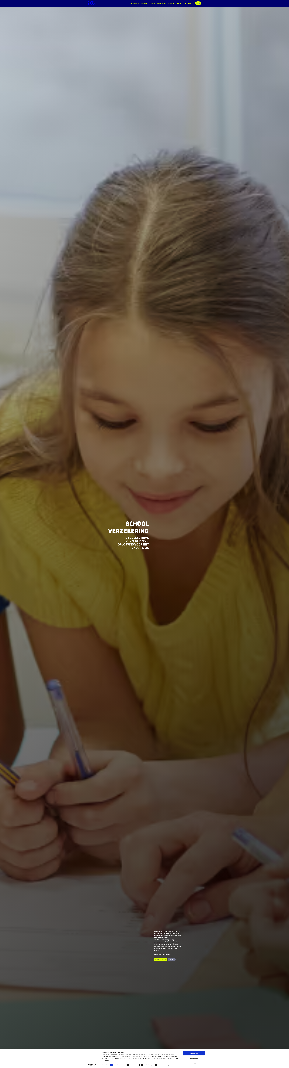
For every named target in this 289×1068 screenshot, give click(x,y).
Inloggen (171, 3)
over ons (152, 3)
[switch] (127, 1065)
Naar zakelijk (135, 3)
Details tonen (163, 1065)
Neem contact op (160, 959)
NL (186, 3)
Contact (178, 3)
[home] (92, 3)
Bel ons (171, 959)
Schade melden (161, 3)
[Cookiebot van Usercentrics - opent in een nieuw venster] (92, 1065)
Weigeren (193, 1063)
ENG (189, 3)
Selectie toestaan (194, 1058)
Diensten (144, 3)
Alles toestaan (194, 1053)
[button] (144, 3)
